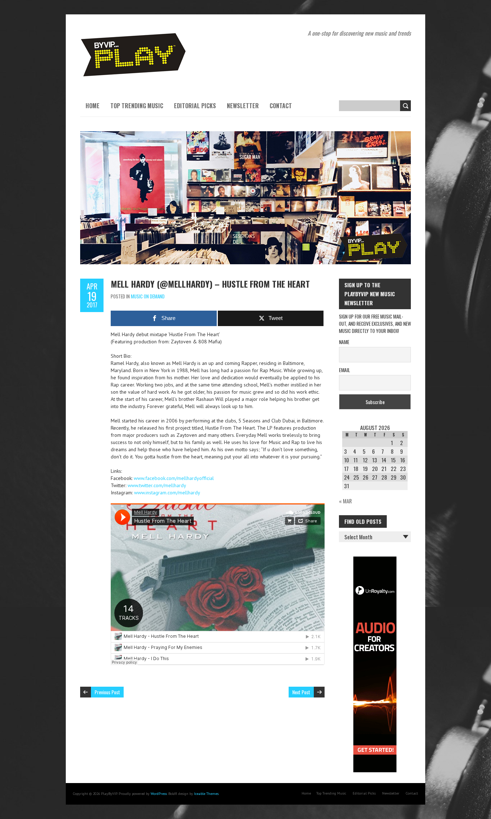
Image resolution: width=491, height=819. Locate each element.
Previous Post (107, 692)
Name (344, 342)
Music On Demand (148, 296)
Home (93, 105)
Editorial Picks (195, 105)
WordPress (159, 793)
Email (344, 370)
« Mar (345, 501)
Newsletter (243, 105)
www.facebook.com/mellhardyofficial (174, 478)
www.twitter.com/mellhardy (157, 485)
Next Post (301, 692)
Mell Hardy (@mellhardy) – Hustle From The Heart (210, 283)
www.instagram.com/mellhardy (167, 492)
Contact (281, 105)
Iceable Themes (206, 793)
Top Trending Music (136, 105)
